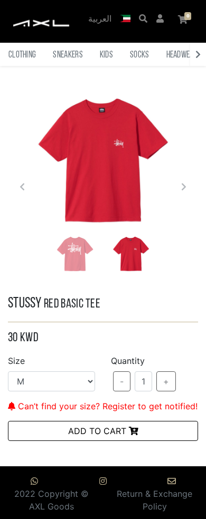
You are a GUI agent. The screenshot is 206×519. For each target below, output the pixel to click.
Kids (106, 55)
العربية (99, 19)
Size (16, 360)
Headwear (182, 55)
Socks (139, 55)
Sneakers (67, 55)
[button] (125, 19)
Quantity (128, 360)
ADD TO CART (98, 431)
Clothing (22, 55)
